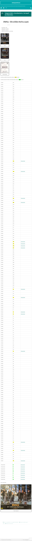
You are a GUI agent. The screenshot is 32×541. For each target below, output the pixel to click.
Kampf (27, 522)
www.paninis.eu (16, 2)
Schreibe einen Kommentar (9, 523)
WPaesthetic (26, 539)
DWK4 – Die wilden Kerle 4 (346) (16, 22)
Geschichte (24, 522)
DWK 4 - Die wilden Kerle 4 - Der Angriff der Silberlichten (11, 522)
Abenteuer (21, 522)
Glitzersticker (23, 161)
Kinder (4, 523)
